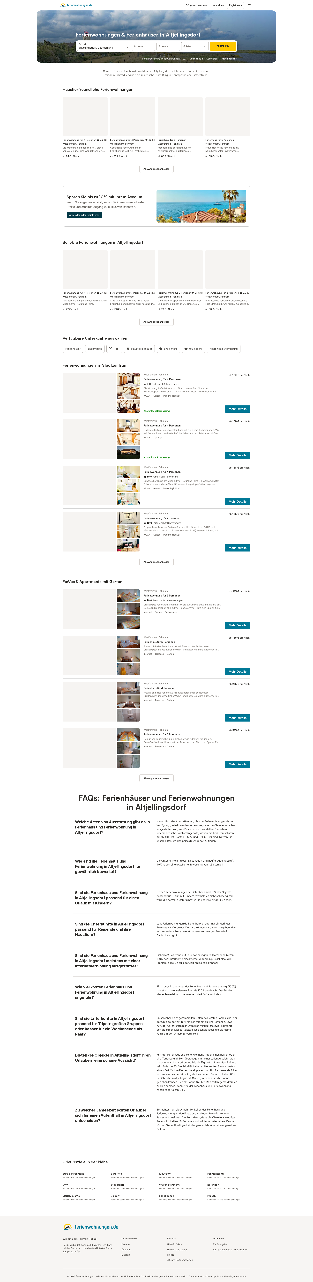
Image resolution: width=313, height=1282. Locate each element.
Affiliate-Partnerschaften (180, 1260)
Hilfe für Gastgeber (177, 1249)
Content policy (213, 1276)
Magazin (125, 1254)
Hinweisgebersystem (235, 1276)
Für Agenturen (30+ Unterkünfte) (230, 1249)
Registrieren (235, 5)
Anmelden (218, 5)
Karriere (125, 1244)
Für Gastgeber (220, 1244)
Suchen (223, 46)
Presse (170, 1254)
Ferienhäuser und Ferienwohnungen (160, 58)
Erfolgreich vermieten (197, 5)
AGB (183, 1276)
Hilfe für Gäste (174, 1244)
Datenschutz (195, 1276)
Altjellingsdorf (229, 58)
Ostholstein (212, 58)
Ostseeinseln (196, 58)
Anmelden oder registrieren (84, 215)
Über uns (126, 1249)
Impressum (172, 1276)
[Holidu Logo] (76, 5)
